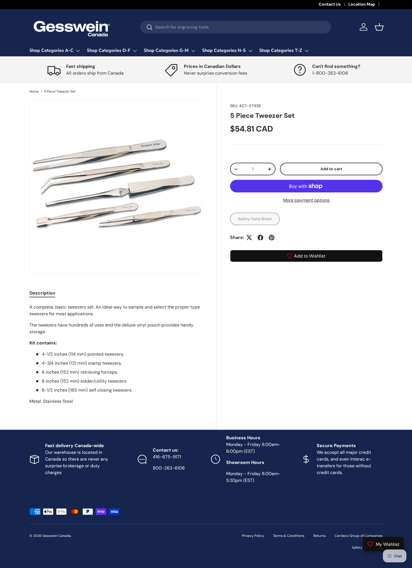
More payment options (306, 200)
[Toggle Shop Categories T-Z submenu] (306, 50)
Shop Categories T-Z (280, 50)
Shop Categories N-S (224, 50)
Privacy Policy (253, 535)
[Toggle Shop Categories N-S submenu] (250, 50)
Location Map (361, 4)
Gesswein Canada (56, 535)
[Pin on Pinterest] (271, 237)
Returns (319, 535)
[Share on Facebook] (260, 237)
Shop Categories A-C (51, 50)
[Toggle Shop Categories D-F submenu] (134, 50)
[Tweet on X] (249, 237)
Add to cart (331, 168)
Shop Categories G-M (166, 50)
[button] (379, 27)
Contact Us (330, 4)
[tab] (42, 293)
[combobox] (235, 27)
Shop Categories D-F (108, 50)
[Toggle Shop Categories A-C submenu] (78, 50)
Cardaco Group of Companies (359, 535)
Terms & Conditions (288, 535)
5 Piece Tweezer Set (60, 91)
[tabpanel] (116, 354)
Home (34, 91)
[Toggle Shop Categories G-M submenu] (193, 50)
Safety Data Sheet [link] (255, 218)
